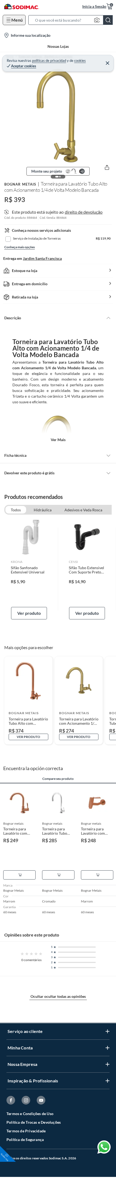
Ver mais (58, 439)
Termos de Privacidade (26, 1131)
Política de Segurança (25, 1139)
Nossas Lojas (58, 46)
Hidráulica (43, 510)
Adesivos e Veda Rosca (83, 510)
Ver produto (29, 613)
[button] (72, 20)
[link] (29, 569)
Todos (16, 510)
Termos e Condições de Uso (29, 1113)
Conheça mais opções (19, 247)
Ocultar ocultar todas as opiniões (58, 996)
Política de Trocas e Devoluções (33, 1122)
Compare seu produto (58, 779)
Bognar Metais (20, 184)
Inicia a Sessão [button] (94, 6)
